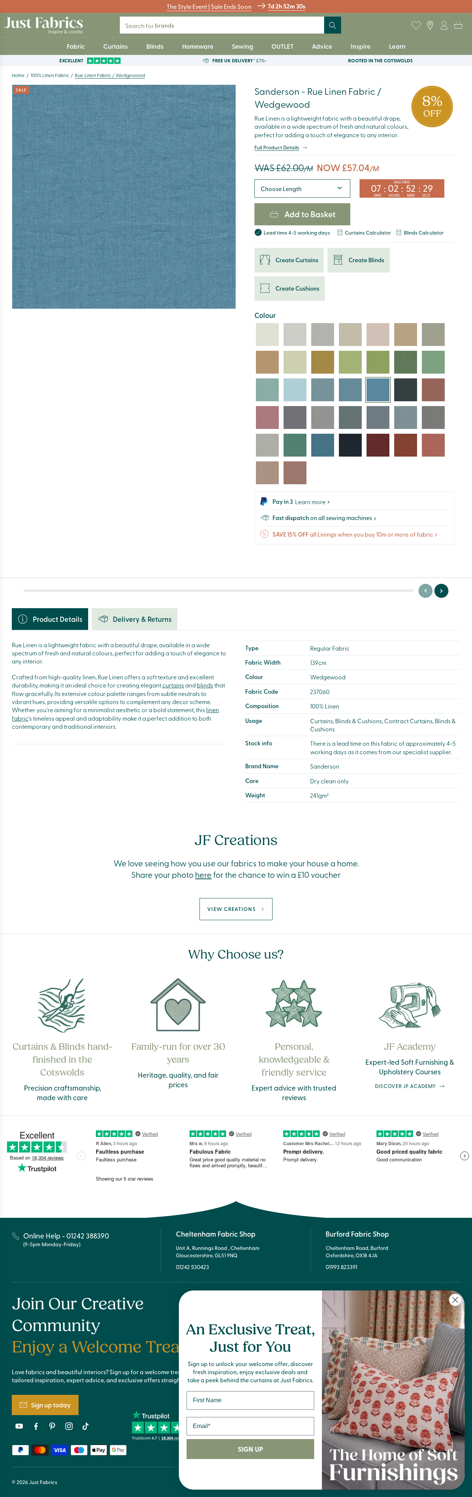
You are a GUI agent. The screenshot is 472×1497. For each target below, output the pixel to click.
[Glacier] (295, 390)
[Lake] (350, 390)
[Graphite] (350, 417)
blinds (205, 685)
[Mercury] (378, 417)
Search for (154, 25)
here (203, 874)
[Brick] (406, 445)
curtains (173, 685)
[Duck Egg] (267, 390)
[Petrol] (323, 445)
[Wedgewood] (378, 390)
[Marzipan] (378, 334)
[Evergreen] (295, 445)
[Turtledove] (350, 334)
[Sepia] (267, 362)
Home (18, 75)
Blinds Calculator (424, 232)
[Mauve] (295, 417)
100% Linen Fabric (50, 75)
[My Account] (444, 25)
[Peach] (433, 390)
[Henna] (433, 445)
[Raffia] (433, 334)
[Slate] (406, 390)
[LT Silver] (323, 334)
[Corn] (295, 362)
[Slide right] (441, 591)
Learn (397, 46)
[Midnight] (350, 445)
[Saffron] (323, 362)
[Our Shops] (429, 25)
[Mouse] (433, 417)
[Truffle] (406, 334)
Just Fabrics (43, 1482)
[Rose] (295, 473)
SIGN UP (250, 1449)
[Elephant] (406, 417)
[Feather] (323, 417)
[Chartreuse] (378, 362)
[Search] (332, 25)
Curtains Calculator (368, 232)
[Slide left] (426, 591)
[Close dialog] (455, 1299)
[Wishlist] (415, 25)
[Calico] (267, 334)
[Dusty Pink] (267, 473)
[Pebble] (295, 334)
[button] (458, 25)
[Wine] (378, 445)
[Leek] (350, 362)
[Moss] (406, 362)
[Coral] (267, 417)
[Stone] (267, 445)
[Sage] (433, 362)
